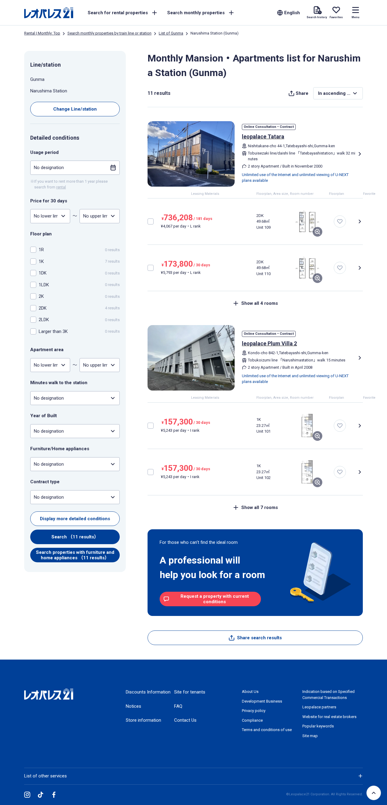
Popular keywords (318, 726)
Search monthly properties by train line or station (109, 33)
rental (61, 187)
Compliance (252, 720)
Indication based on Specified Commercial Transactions (328, 694)
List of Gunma (171, 33)
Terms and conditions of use (267, 729)
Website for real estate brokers (329, 716)
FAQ (178, 706)
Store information (143, 720)
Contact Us (185, 720)
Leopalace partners (319, 707)
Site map (310, 735)
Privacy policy (253, 710)
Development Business (262, 701)
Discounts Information (148, 692)
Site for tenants (189, 692)
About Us (250, 691)
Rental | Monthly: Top (42, 33)
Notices (133, 706)
